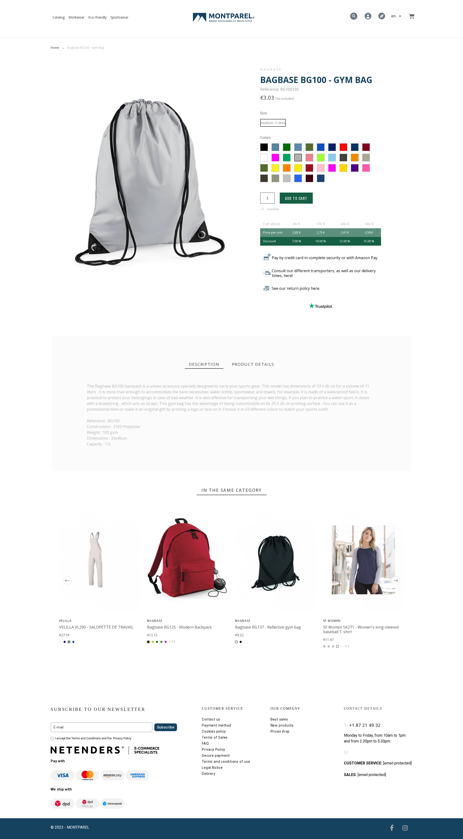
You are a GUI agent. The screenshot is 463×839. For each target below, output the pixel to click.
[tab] (204, 364)
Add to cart (296, 198)
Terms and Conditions (86, 738)
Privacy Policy (122, 738)
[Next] (395, 580)
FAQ (205, 743)
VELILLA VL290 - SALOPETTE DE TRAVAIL (96, 627)
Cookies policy (214, 731)
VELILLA (65, 621)
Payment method (216, 725)
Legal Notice (212, 768)
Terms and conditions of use (226, 761)
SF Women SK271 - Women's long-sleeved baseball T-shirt (361, 629)
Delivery (208, 774)
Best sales (279, 719)
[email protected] (397, 763)
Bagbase (271, 69)
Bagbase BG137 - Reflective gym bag (268, 627)
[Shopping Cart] (411, 16)
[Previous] (67, 580)
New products (282, 725)
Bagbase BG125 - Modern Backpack (179, 627)
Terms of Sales (215, 737)
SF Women (332, 621)
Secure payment (216, 755)
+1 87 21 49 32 (365, 725)
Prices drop (280, 731)
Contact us (211, 719)
